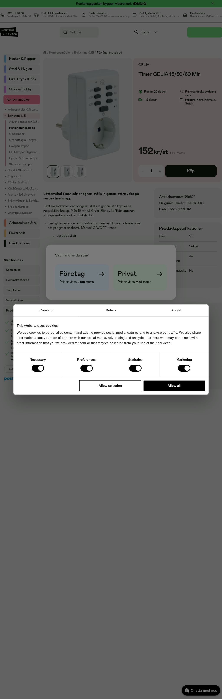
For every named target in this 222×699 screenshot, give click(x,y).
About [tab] (176, 310)
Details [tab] (111, 310)
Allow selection (110, 385)
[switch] (86, 368)
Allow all (174, 385)
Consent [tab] (45, 310)
